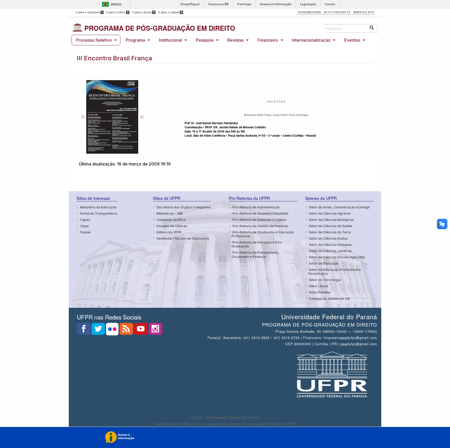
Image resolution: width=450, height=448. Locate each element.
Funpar (85, 232)
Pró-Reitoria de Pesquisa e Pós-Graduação (257, 244)
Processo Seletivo (94, 40)
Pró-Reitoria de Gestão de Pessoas (260, 226)
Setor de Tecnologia (325, 280)
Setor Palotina (319, 292)
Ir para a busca (143, 12)
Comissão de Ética (171, 220)
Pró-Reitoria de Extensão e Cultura (259, 220)
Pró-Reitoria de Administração (256, 207)
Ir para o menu (117, 12)
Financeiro (268, 40)
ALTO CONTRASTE (337, 12)
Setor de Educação (324, 263)
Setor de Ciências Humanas (330, 245)
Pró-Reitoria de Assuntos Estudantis (261, 213)
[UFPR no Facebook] (84, 330)
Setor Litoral (318, 286)
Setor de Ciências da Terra (330, 232)
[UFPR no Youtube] (141, 330)
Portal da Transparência (98, 213)
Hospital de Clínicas (172, 226)
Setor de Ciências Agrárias (330, 213)
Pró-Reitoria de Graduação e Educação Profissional (263, 234)
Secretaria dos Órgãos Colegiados (184, 207)
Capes (85, 220)
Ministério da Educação (98, 207)
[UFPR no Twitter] (98, 330)
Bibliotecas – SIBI (170, 213)
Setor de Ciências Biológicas (331, 220)
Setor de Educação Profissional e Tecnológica (334, 272)
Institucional (170, 40)
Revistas (235, 40)
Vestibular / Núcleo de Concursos (183, 238)
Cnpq (84, 226)
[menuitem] (96, 40)
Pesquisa (205, 40)
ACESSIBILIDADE (309, 12)
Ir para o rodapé (170, 12)
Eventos (352, 40)
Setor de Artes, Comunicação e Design (339, 207)
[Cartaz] (82, 117)
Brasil (116, 4)
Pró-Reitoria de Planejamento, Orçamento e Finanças (255, 254)
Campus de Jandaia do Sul (329, 298)
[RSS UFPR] (127, 330)
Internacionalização (311, 40)
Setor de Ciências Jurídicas (330, 251)
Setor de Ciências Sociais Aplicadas (337, 257)
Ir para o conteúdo (89, 12)
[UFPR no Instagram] (155, 330)
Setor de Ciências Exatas (328, 238)
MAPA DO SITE (363, 12)
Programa (135, 40)
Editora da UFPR (169, 232)
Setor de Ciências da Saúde (330, 226)
